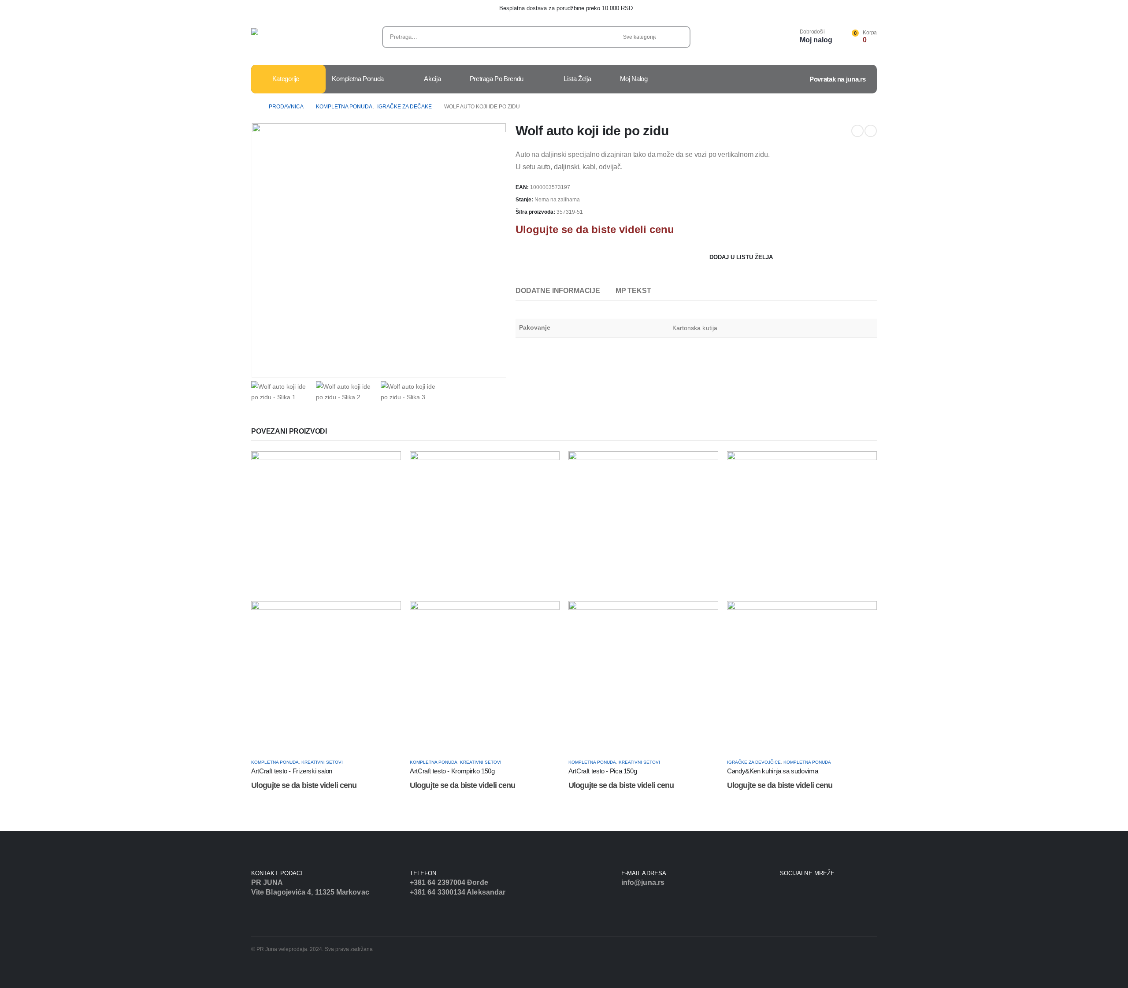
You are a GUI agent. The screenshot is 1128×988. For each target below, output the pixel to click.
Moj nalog (634, 78)
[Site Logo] (280, 39)
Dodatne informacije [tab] (558, 290)
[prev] (857, 131)
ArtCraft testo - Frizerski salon (291, 771)
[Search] (678, 37)
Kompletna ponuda (358, 78)
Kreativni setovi (322, 762)
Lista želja (577, 78)
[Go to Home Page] (253, 106)
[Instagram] (793, 891)
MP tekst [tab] (633, 290)
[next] (871, 131)
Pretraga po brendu (496, 78)
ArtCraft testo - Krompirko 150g (452, 771)
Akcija (432, 78)
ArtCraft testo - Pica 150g (602, 771)
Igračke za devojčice (754, 762)
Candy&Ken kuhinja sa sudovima (772, 771)
